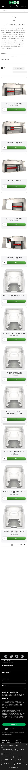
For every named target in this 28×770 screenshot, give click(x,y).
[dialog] (14, 756)
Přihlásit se (23, 6)
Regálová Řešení (6, 742)
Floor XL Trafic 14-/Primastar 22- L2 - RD (14, 452)
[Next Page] (18, 545)
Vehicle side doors (5, 59)
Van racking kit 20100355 (14, 142)
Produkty (14, 17)
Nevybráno (13, 56)
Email (6, 698)
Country (5, 685)
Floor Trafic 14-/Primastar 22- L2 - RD (14, 295)
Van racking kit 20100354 (14, 219)
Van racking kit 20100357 (14, 180)
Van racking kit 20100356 (14, 257)
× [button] (26, 744)
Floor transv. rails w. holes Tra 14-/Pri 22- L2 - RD (14, 531)
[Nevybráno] (13, 62)
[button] (14, 767)
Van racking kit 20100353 (14, 104)
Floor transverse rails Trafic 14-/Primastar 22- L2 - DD (14, 412)
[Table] (4, 68)
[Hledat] (24, 10)
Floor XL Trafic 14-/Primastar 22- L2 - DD (14, 492)
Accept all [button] (7, 763)
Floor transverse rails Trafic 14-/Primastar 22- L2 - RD (14, 372)
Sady (14, 20)
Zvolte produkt (4, 53)
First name (6, 672)
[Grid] (2, 68)
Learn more (20, 716)
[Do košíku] (16, 109)
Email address (7, 665)
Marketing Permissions (10, 692)
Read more (19, 751)
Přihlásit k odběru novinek (16, 729)
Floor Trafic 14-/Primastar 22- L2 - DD (14, 334)
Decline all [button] (20, 763)
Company (5, 679)
